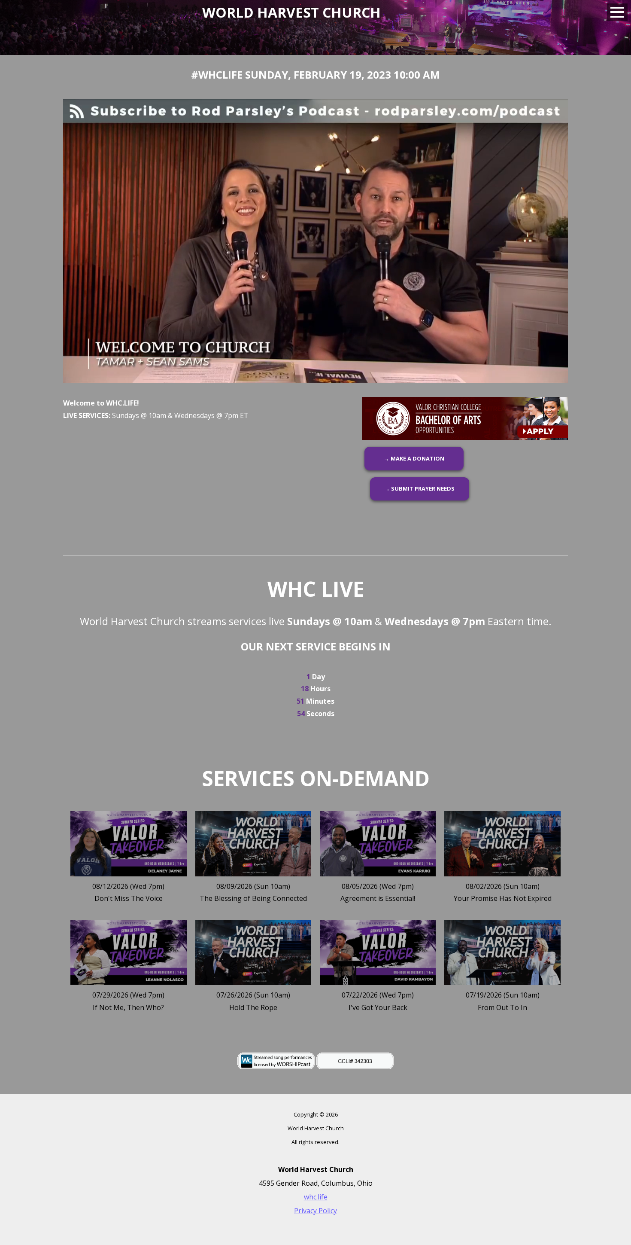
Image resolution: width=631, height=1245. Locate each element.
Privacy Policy (315, 1210)
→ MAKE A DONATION (414, 458)
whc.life (316, 1197)
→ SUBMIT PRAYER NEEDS (419, 488)
